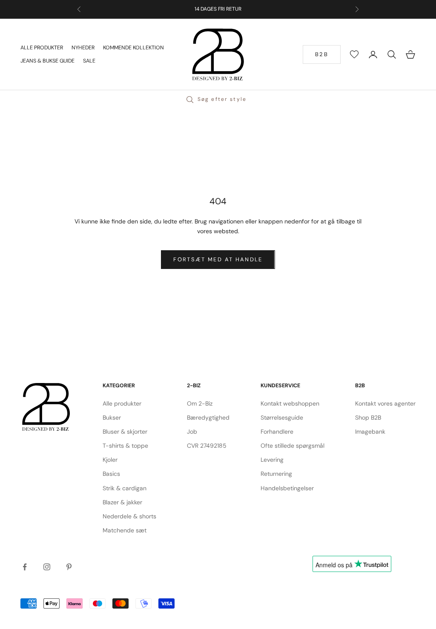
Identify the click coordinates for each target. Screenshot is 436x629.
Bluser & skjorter (125, 431)
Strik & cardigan (124, 488)
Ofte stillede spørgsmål (292, 445)
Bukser (112, 417)
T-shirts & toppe (125, 445)
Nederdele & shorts (129, 516)
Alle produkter (122, 403)
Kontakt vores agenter (385, 403)
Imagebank (370, 431)
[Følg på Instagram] (47, 567)
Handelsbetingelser (287, 488)
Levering (272, 459)
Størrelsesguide (282, 417)
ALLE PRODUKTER (41, 47)
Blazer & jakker (122, 502)
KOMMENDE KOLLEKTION (133, 47)
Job (192, 431)
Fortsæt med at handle (217, 259)
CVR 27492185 (207, 445)
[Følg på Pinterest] (69, 567)
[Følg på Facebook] (24, 567)
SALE (89, 60)
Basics (111, 473)
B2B (321, 54)
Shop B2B (368, 417)
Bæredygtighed (208, 417)
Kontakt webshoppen (290, 403)
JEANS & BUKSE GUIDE (47, 60)
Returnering (276, 473)
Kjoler (110, 459)
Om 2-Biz (199, 403)
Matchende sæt (124, 530)
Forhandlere (277, 431)
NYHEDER (83, 47)
